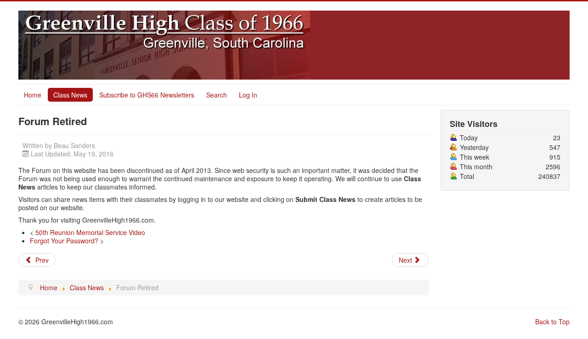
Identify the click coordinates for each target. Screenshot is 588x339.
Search (216, 94)
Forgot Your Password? (64, 240)
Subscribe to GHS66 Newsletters (146, 94)
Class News (70, 94)
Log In (248, 94)
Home (32, 94)
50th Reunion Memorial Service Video (90, 232)
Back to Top (552, 321)
